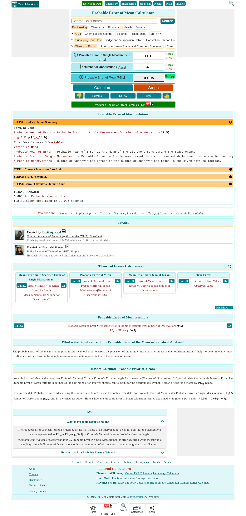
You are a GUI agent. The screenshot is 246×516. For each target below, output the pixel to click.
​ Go (64, 285)
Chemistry (112, 3)
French (89, 462)
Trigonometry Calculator (164, 482)
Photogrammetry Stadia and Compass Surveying (131, 46)
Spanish (76, 462)
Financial (145, 3)
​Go (229, 325)
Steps (153, 87)
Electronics (139, 33)
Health (158, 3)
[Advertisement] (40, 33)
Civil (78, 33)
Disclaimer (35, 479)
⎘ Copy (170, 76)
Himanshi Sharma (53, 247)
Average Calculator (147, 478)
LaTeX (123, 95)
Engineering (128, 3)
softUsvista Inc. (139, 496)
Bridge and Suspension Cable (123, 40)
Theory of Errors (85, 46)
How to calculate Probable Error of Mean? (88, 452)
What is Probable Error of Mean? (87, 421)
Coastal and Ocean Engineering (166, 40)
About (32, 468)
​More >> (141, 27)
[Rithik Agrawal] (19, 238)
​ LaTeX (21, 285)
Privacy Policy (37, 491)
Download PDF (92, 3)
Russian (115, 462)
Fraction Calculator (123, 478)
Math (169, 3)
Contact (33, 474)
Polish (156, 462)
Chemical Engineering (98, 33)
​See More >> (224, 307)
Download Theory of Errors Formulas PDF (119, 104)
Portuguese (142, 462)
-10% (169, 58)
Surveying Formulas (88, 40)
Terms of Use (37, 485)
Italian (128, 462)
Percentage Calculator (166, 473)
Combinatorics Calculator (195, 482)
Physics (180, 3)
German (102, 462)
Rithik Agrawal (51, 232)
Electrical (122, 33)
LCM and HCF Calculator (133, 482)
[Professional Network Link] (64, 232)
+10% (169, 54)
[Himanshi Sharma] (19, 254)
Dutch (167, 462)
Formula (97, 95)
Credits (123, 223)
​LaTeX (19, 325)
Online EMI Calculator (138, 473)
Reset (149, 95)
